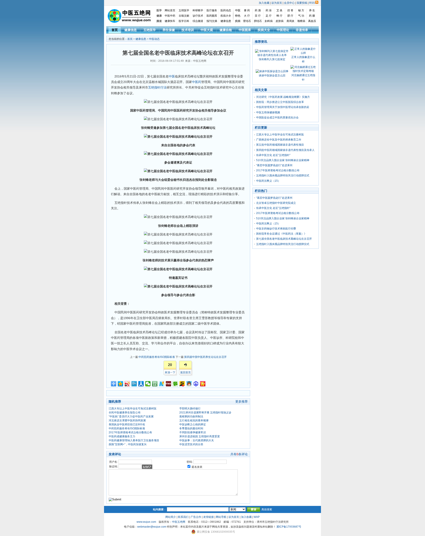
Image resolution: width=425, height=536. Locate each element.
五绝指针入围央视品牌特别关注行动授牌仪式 (282, 175)
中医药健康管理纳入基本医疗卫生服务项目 (134, 440)
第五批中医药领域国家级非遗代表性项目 (280, 144)
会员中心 (289, 2)
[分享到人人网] (141, 383)
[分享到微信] (148, 383)
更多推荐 (241, 401)
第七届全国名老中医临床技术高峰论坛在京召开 (284, 238)
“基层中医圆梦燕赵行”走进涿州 (274, 165)
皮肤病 (280, 21)
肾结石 (247, 21)
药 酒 (258, 10)
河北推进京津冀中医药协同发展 (127, 420)
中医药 (196, 82)
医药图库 (212, 15)
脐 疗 (290, 15)
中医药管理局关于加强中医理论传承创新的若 (282, 107)
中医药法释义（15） (268, 180)
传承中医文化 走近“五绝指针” (273, 155)
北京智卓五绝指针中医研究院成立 (276, 202)
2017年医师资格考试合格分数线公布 (130, 432)
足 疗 (269, 15)
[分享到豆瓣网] (155, 383)
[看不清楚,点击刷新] (147, 467)
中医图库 (245, 30)
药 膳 (312, 15)
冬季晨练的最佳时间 (191, 428)
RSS (312, 2)
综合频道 (198, 21)
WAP (257, 517)
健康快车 (170, 21)
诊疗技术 (198, 15)
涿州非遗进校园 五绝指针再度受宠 (199, 436)
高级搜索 (266, 509)
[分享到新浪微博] (127, 383)
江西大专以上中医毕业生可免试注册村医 (132, 408)
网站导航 (221, 517)
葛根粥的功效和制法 (191, 416)
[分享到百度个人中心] (196, 383)
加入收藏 (264, 2)
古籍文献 (184, 15)
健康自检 (226, 30)
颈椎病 (301, 21)
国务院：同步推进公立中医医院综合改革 (280, 102)
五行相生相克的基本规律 (194, 420)
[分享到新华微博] (161, 383)
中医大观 (207, 30)
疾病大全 (225, 15)
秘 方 (301, 10)
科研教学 (198, 10)
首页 (115, 30)
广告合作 (196, 517)
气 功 (301, 15)
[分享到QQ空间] (120, 383)
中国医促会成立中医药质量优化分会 (277, 117)
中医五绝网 (178, 521)
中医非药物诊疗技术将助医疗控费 (276, 228)
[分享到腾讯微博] (134, 383)
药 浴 (269, 10)
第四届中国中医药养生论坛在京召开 (205, 357)
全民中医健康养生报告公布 (125, 412)
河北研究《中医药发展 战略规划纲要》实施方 (283, 96)
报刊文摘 (212, 21)
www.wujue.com (146, 521)
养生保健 (168, 30)
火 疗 (247, 15)
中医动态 (154, 38)
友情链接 (208, 517)
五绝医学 (184, 10)
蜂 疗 (279, 15)
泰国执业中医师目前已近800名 (127, 424)
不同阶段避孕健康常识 (192, 432)
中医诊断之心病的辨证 (192, 424)
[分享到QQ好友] (189, 383)
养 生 (312, 10)
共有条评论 (239, 454)
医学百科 (184, 21)
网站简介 (170, 517)
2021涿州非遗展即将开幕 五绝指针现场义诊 (205, 412)
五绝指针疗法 (157, 87)
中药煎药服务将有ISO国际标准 (157, 357)
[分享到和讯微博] (168, 383)
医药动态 (225, 10)
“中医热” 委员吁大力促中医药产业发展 (131, 416)
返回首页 (185, 372)
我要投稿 (302, 2)
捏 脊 (290, 10)
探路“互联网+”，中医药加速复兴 (128, 444)
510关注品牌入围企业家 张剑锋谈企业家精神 (282, 160)
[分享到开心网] (203, 383)
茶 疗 (258, 15)
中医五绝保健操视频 (268, 112)
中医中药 (170, 15)
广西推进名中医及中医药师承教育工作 (278, 139)
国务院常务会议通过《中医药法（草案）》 (281, 233)
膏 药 (247, 10)
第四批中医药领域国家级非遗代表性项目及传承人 (285, 150)
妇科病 (269, 21)
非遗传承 (302, 30)
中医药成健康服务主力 (122, 436)
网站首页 (170, 10)
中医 (172, 76)
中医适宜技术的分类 (191, 444)
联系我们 (183, 517)
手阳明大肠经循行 (190, 408)
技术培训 (188, 30)
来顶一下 (170, 372)
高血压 (312, 21)
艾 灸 (279, 10)
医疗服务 (212, 10)
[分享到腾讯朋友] (175, 383)
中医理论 (283, 30)
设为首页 (276, 2)
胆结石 (258, 21)
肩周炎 (290, 21)
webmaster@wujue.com (151, 526)
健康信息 (225, 21)
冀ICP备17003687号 (288, 526)
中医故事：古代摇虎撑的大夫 (196, 440)
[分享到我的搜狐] (182, 383)
